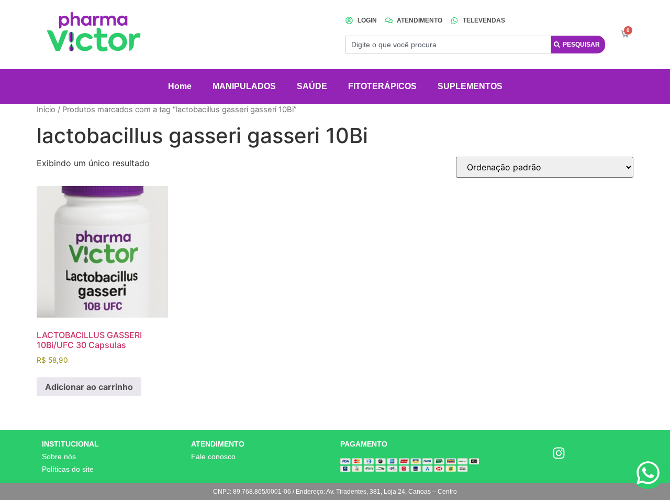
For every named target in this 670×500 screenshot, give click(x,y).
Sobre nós (59, 456)
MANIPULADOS (244, 86)
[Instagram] (559, 453)
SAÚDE (312, 86)
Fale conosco (213, 456)
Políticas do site (68, 469)
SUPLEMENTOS (470, 86)
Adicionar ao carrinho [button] (89, 387)
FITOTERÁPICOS (382, 86)
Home (180, 86)
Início (46, 109)
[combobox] (448, 44)
